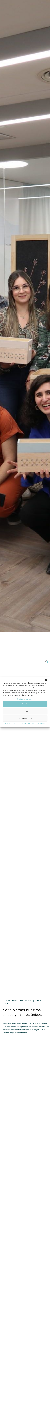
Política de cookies (9, 724)
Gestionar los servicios (24, 699)
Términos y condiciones (39, 724)
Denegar (25, 711)
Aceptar (25, 704)
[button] (46, 680)
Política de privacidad (23, 724)
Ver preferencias (25, 718)
